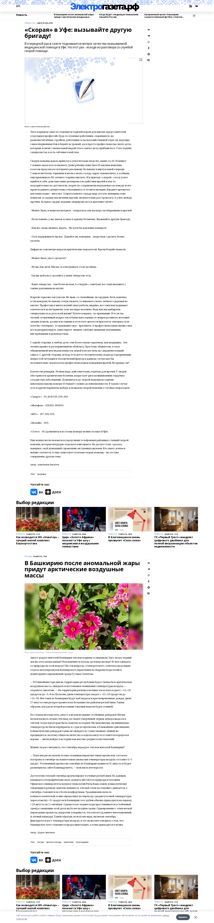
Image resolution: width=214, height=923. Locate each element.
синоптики (69, 842)
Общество (30, 23)
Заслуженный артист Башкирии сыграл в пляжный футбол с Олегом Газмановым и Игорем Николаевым (163, 15)
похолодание (82, 842)
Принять (183, 917)
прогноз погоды (53, 842)
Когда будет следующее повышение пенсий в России (118, 15)
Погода (28, 556)
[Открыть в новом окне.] (36, 492)
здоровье (41, 474)
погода (40, 842)
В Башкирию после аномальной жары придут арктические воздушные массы (74, 15)
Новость (21, 15)
